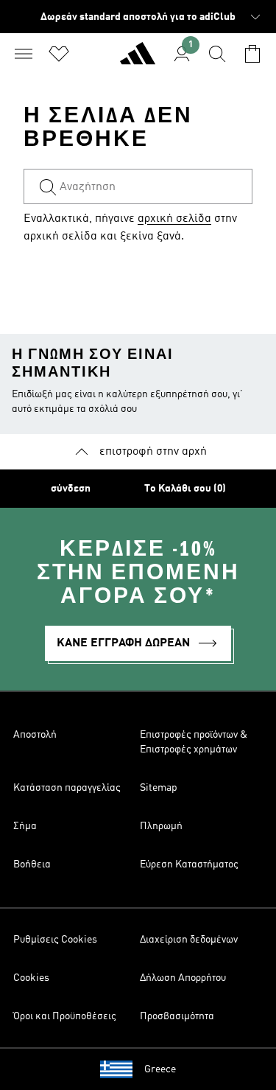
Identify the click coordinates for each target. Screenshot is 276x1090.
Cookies (31, 978)
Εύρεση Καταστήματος (189, 864)
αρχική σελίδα (174, 219)
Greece (160, 1069)
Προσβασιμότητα (177, 1016)
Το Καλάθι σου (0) (185, 488)
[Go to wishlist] (59, 53)
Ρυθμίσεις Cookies (55, 939)
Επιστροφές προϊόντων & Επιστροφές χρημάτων (193, 742)
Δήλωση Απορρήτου (183, 978)
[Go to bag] (252, 53)
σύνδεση (71, 488)
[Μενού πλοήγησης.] (23, 53)
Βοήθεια (32, 864)
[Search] (217, 53)
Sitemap (158, 788)
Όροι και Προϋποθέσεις (64, 1016)
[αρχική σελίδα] (137, 59)
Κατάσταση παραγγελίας (67, 788)
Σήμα (25, 826)
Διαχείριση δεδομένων (189, 939)
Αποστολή (35, 735)
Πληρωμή (161, 826)
